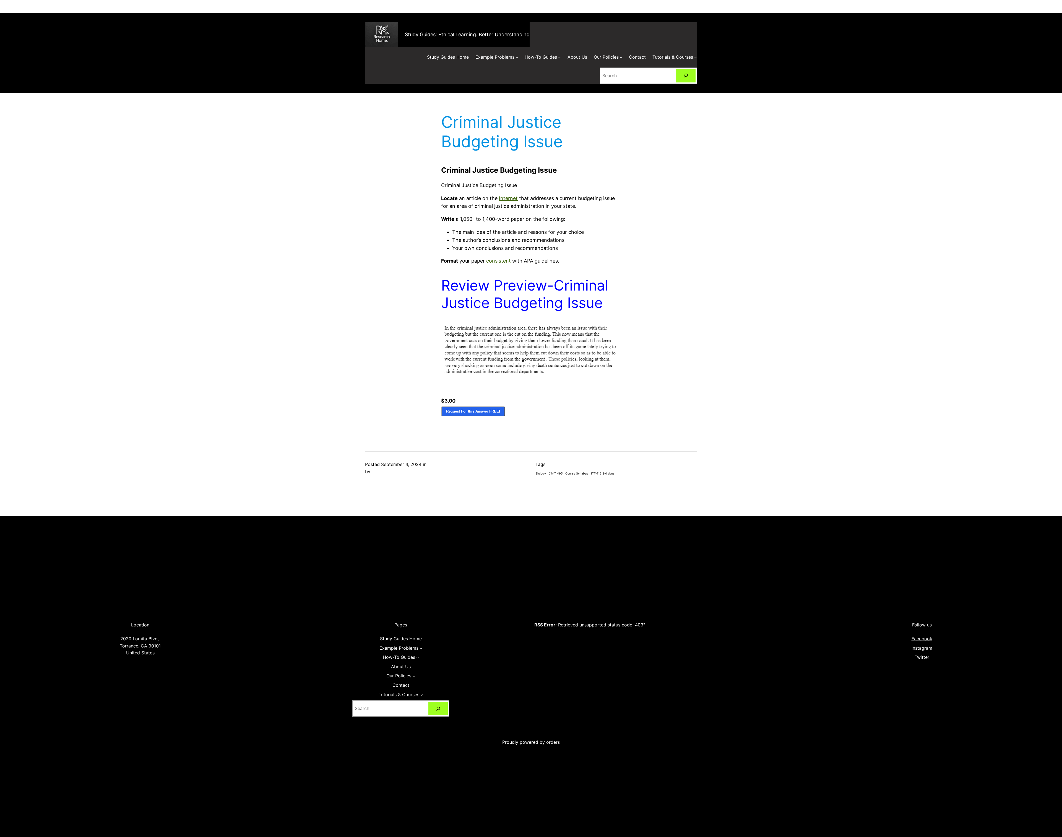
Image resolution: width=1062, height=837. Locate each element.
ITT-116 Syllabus (603, 473)
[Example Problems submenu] (517, 57)
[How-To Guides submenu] (559, 57)
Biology (540, 473)
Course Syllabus (576, 473)
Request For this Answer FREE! (473, 411)
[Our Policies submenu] (621, 57)
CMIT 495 (556, 473)
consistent (498, 261)
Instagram (922, 648)
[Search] (686, 75)
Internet (508, 198)
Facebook (922, 638)
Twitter (922, 657)
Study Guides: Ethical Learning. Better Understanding (467, 34)
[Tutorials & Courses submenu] (695, 57)
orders (553, 742)
